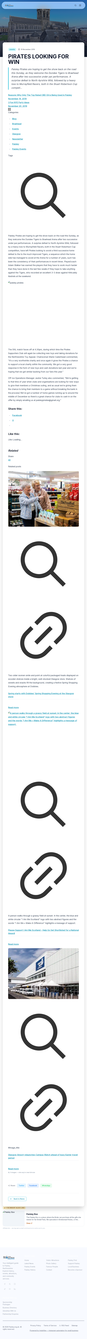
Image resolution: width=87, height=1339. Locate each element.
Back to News (19, 1199)
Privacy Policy (35, 1325)
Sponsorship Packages (7, 1303)
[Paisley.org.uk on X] (10, 1284)
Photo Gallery (51, 1263)
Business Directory (10, 1308)
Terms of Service (50, 1325)
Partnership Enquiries (10, 1314)
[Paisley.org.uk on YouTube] (10, 1289)
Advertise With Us (9, 1311)
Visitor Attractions (52, 1260)
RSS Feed (65, 1325)
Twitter (21, 1185)
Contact (49, 1270)
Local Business (73, 1267)
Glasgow (16, 134)
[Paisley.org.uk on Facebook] (5, 1284)
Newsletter (17, 139)
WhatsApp (46, 1185)
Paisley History (29, 1270)
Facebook (33, 1185)
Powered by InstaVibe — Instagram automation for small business (54, 1330)
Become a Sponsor (75, 1270)
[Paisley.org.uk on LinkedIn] (15, 1289)
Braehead (16, 124)
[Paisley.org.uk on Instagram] (15, 1284)
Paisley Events (19, 149)
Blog (14, 119)
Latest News (29, 1263)
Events (15, 129)
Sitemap (75, 1325)
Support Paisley (74, 1263)
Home (26, 1260)
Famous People (52, 1267)
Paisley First (72, 1260)
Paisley (15, 144)
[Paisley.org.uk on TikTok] (5, 1289)
